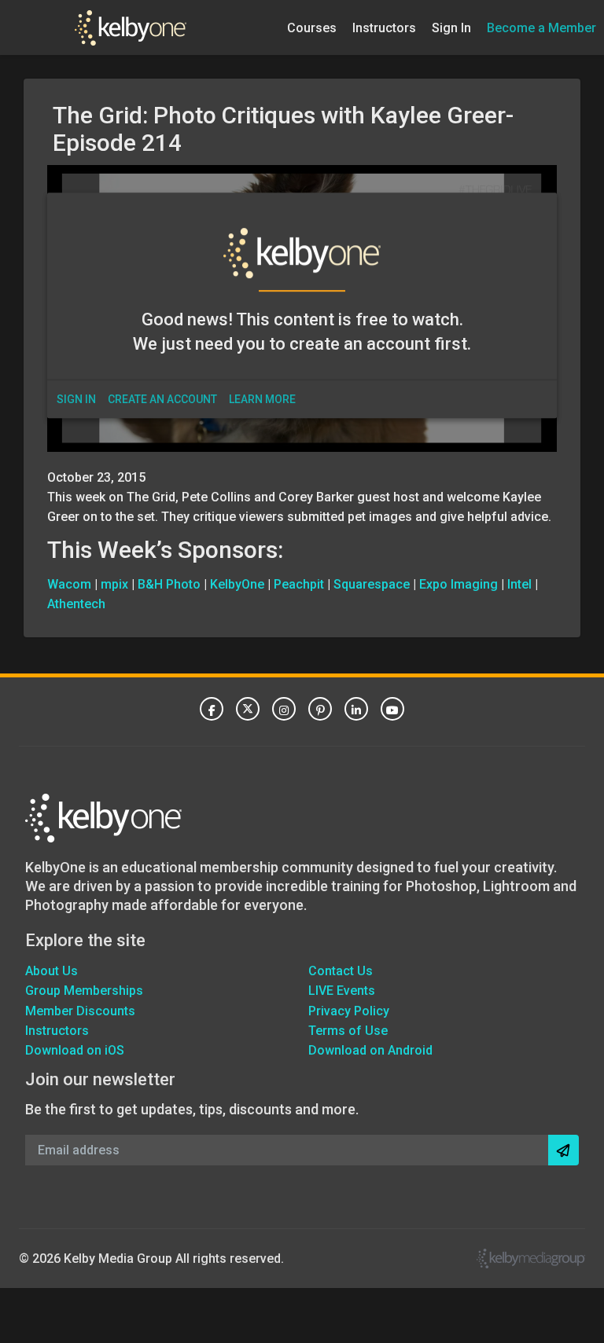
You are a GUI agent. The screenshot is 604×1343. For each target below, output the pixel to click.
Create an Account (162, 399)
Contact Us (340, 970)
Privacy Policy (348, 1011)
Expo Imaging (458, 584)
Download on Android (370, 1050)
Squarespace (371, 584)
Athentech (76, 603)
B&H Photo (169, 584)
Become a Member (541, 27)
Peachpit (299, 584)
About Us (51, 970)
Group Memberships (84, 990)
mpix (114, 584)
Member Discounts (80, 1011)
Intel (519, 584)
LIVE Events (341, 990)
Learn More (262, 399)
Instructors (384, 27)
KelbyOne (237, 584)
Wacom (69, 584)
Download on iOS (74, 1050)
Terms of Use (348, 1030)
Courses (312, 27)
